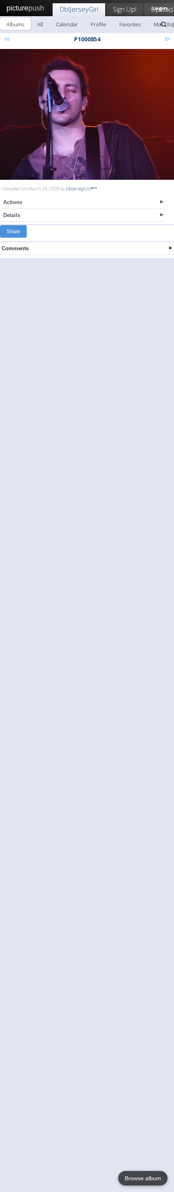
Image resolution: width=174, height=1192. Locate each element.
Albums (15, 24)
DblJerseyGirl (78, 9)
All (40, 24)
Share (13, 231)
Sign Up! (124, 9)
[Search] (163, 24)
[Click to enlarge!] (87, 114)
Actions (12, 202)
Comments (15, 248)
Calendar (67, 24)
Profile (98, 24)
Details (11, 215)
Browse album (143, 1178)
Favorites (130, 24)
